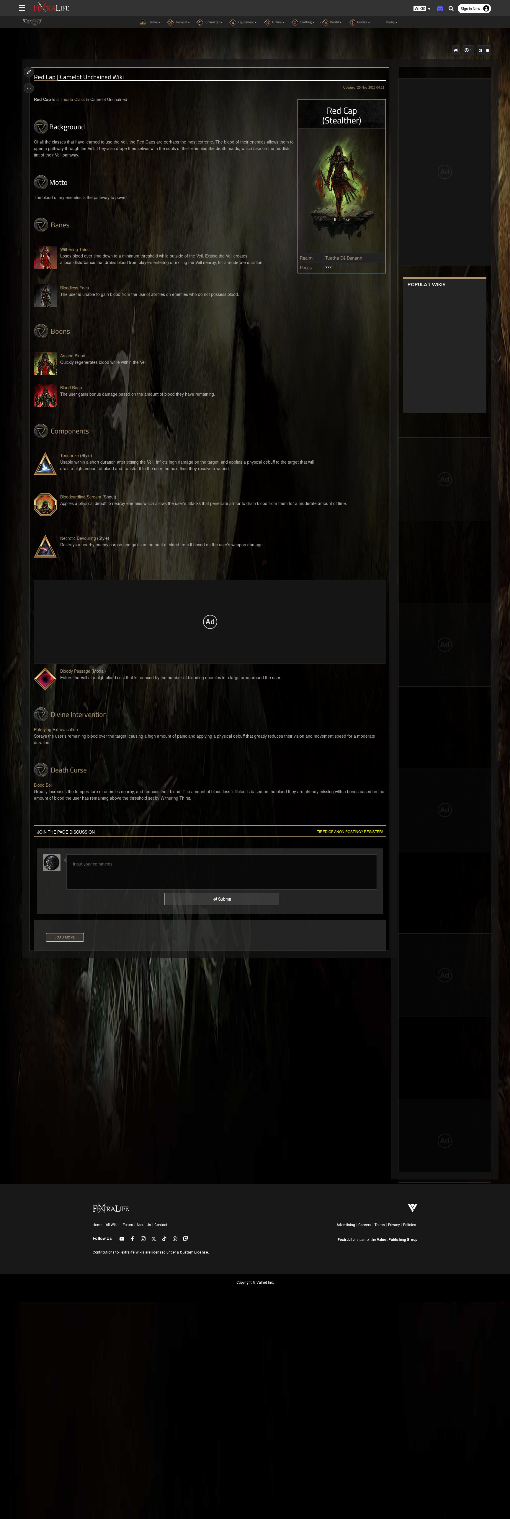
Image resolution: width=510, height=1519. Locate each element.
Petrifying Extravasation (56, 729)
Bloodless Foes (74, 288)
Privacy (394, 1225)
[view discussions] (456, 50)
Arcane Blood (72, 355)
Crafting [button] (305, 22)
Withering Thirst (75, 249)
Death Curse (69, 770)
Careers (364, 1225)
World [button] (334, 22)
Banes (60, 224)
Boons (60, 331)
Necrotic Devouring (78, 538)
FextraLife (346, 1240)
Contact (160, 1225)
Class (79, 99)
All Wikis (113, 1225)
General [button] (181, 22)
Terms (380, 1225)
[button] (422, 9)
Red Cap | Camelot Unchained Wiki (79, 77)
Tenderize (69, 455)
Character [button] (212, 22)
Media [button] (390, 22)
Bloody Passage (75, 671)
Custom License (194, 1252)
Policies (409, 1225)
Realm (306, 258)
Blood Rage (71, 387)
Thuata (66, 99)
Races (306, 267)
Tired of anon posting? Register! (350, 831)
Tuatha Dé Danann (343, 258)
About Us (143, 1225)
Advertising (345, 1225)
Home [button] (153, 22)
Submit (224, 899)
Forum (128, 1225)
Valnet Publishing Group (397, 1240)
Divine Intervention (79, 714)
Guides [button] (361, 22)
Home (97, 1225)
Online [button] (276, 22)
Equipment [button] (245, 22)
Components (70, 431)
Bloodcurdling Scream (80, 497)
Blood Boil (43, 785)
